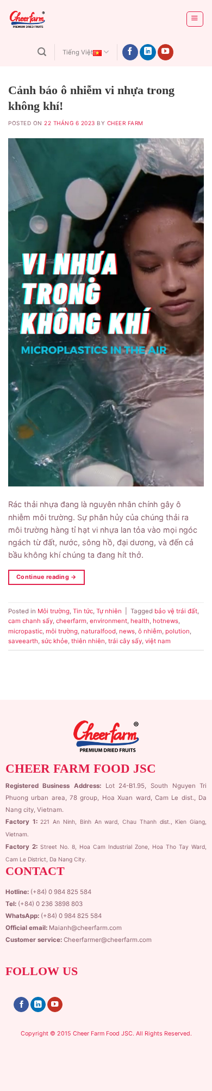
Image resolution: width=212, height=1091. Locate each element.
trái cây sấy (125, 641)
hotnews (165, 621)
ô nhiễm (150, 631)
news (127, 631)
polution (177, 631)
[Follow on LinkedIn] (148, 52)
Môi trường (54, 611)
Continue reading (46, 577)
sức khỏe (54, 641)
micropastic (25, 631)
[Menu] (194, 19)
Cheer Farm (125, 123)
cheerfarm (71, 621)
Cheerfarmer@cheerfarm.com (108, 940)
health (139, 621)
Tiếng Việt (78, 52)
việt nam (158, 641)
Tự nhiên (109, 611)
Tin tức (83, 611)
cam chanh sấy (30, 621)
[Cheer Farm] (50, 19)
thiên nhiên (88, 641)
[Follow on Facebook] (130, 52)
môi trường (62, 631)
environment (108, 621)
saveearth (23, 641)
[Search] (42, 52)
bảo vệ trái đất (175, 611)
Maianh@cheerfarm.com (85, 928)
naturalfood (98, 631)
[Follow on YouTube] (166, 52)
